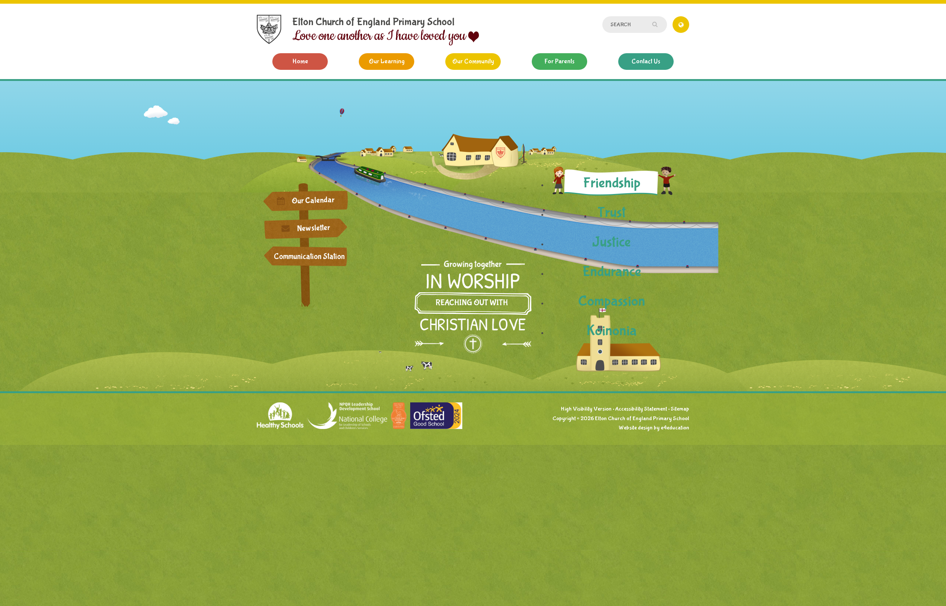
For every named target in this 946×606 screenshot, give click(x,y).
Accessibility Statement (641, 408)
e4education (675, 427)
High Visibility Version (586, 408)
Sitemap (680, 408)
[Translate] (681, 24)
